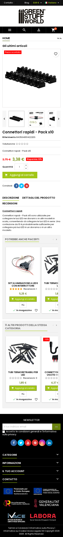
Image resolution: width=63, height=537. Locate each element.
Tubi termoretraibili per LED (23, 373)
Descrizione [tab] (10, 198)
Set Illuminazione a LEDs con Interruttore (23, 284)
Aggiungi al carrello (19, 175)
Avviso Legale (34, 531)
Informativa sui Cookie (15, 531)
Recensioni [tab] (9, 203)
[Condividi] (16, 185)
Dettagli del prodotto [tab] (38, 198)
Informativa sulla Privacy (42, 528)
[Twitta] (21, 185)
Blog (27, 2)
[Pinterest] (26, 185)
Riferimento (9, 137)
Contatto (8, 2)
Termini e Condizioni (18, 528)
